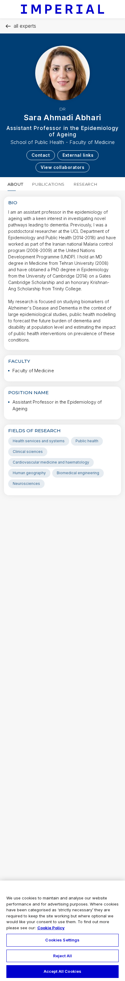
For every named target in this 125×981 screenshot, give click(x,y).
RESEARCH (85, 184)
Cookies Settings (62, 939)
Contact (41, 155)
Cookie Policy (51, 927)
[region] (62, 931)
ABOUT (15, 184)
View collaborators (62, 167)
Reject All (62, 955)
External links (77, 155)
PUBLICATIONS (48, 184)
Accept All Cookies (62, 971)
